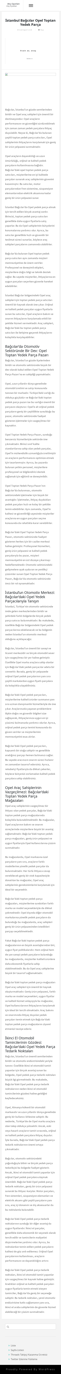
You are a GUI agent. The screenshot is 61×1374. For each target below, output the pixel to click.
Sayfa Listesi (17, 1350)
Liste (13, 1345)
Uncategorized (24, 30)
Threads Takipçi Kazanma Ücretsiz (29, 1354)
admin (30, 58)
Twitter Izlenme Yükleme (24, 1359)
